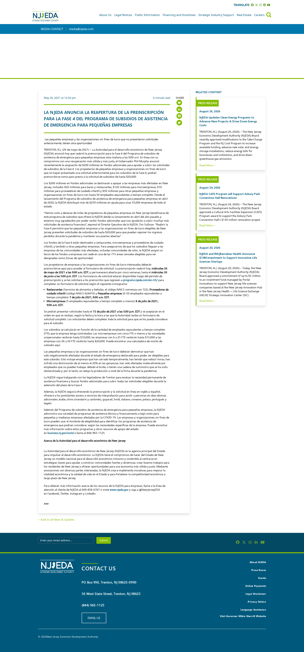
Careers (259, 15)
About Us (105, 15)
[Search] (269, 15)
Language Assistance (253, 609)
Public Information (147, 15)
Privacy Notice (257, 601)
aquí (63, 268)
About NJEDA (258, 562)
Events (262, 578)
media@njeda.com (81, 29)
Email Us (94, 618)
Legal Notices (123, 15)
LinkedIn (90, 493)
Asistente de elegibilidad (84, 421)
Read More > (207, 165)
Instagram (76, 493)
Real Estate (244, 15)
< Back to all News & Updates (56, 519)
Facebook (53, 493)
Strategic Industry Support (216, 15)
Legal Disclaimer (256, 593)
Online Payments (255, 586)
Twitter (64, 493)
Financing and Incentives (179, 15)
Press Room (258, 570)
